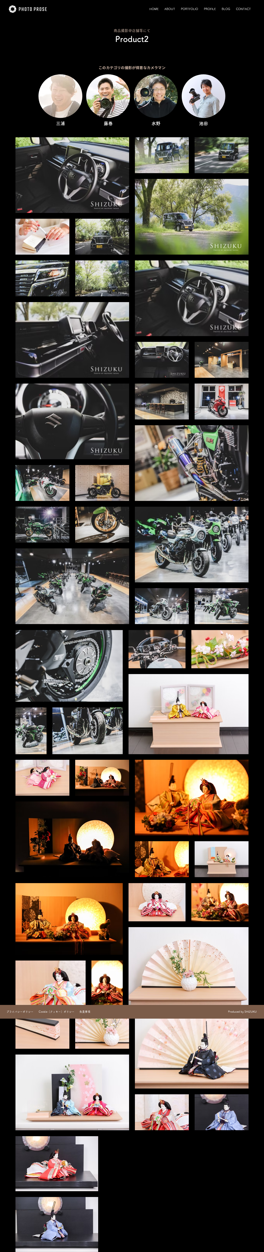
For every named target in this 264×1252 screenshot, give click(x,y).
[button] (189, 9)
